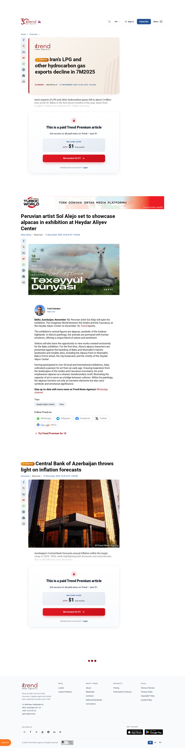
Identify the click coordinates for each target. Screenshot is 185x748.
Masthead (90, 692)
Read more (51, 312)
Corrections (91, 704)
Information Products (122, 692)
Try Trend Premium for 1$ (52, 433)
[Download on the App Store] (135, 732)
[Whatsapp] (24, 732)
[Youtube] (42, 732)
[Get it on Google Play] (154, 732)
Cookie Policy (146, 700)
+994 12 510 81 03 (29, 711)
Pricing (116, 688)
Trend (84, 325)
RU (160, 742)
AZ (155, 742)
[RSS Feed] (60, 732)
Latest (61, 688)
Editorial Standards (94, 700)
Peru (62, 404)
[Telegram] (48, 732)
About (88, 688)
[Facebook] (30, 732)
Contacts (90, 696)
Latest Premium (65, 692)
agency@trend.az (28, 714)
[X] (36, 732)
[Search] (109, 21)
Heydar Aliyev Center (45, 404)
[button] (23, 40)
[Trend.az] (31, 22)
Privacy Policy (146, 692)
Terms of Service (148, 688)
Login (85, 167)
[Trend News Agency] (29, 686)
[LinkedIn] (54, 732)
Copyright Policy (148, 696)
